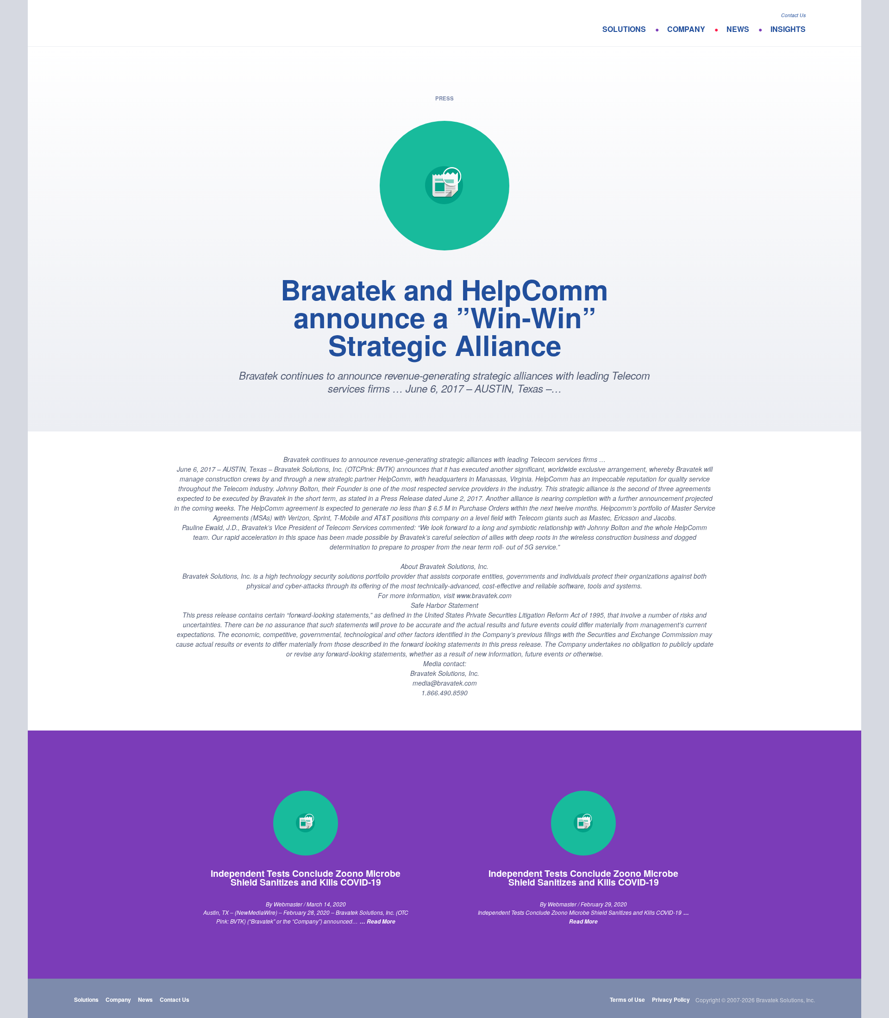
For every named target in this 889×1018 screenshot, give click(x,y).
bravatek (123, 23)
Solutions (624, 29)
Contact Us (793, 15)
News (737, 29)
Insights (788, 29)
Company (686, 29)
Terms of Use (627, 999)
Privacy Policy (671, 999)
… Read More (377, 921)
